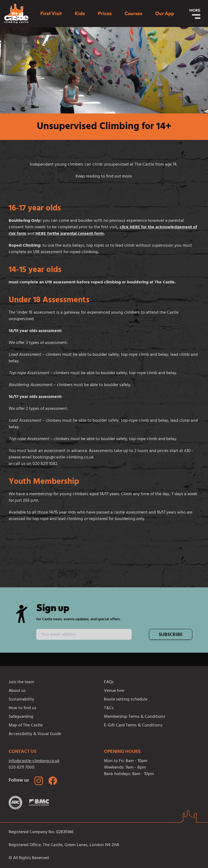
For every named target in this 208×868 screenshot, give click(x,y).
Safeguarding (21, 717)
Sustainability (21, 700)
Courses (133, 13)
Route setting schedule (125, 700)
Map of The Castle (26, 726)
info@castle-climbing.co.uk (34, 761)
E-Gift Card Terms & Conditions (133, 726)
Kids (80, 13)
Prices (105, 13)
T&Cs (109, 708)
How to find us (22, 708)
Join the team (21, 682)
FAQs (109, 682)
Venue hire (114, 691)
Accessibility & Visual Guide (35, 734)
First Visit (51, 13)
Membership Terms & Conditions (134, 717)
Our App (164, 13)
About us (17, 691)
